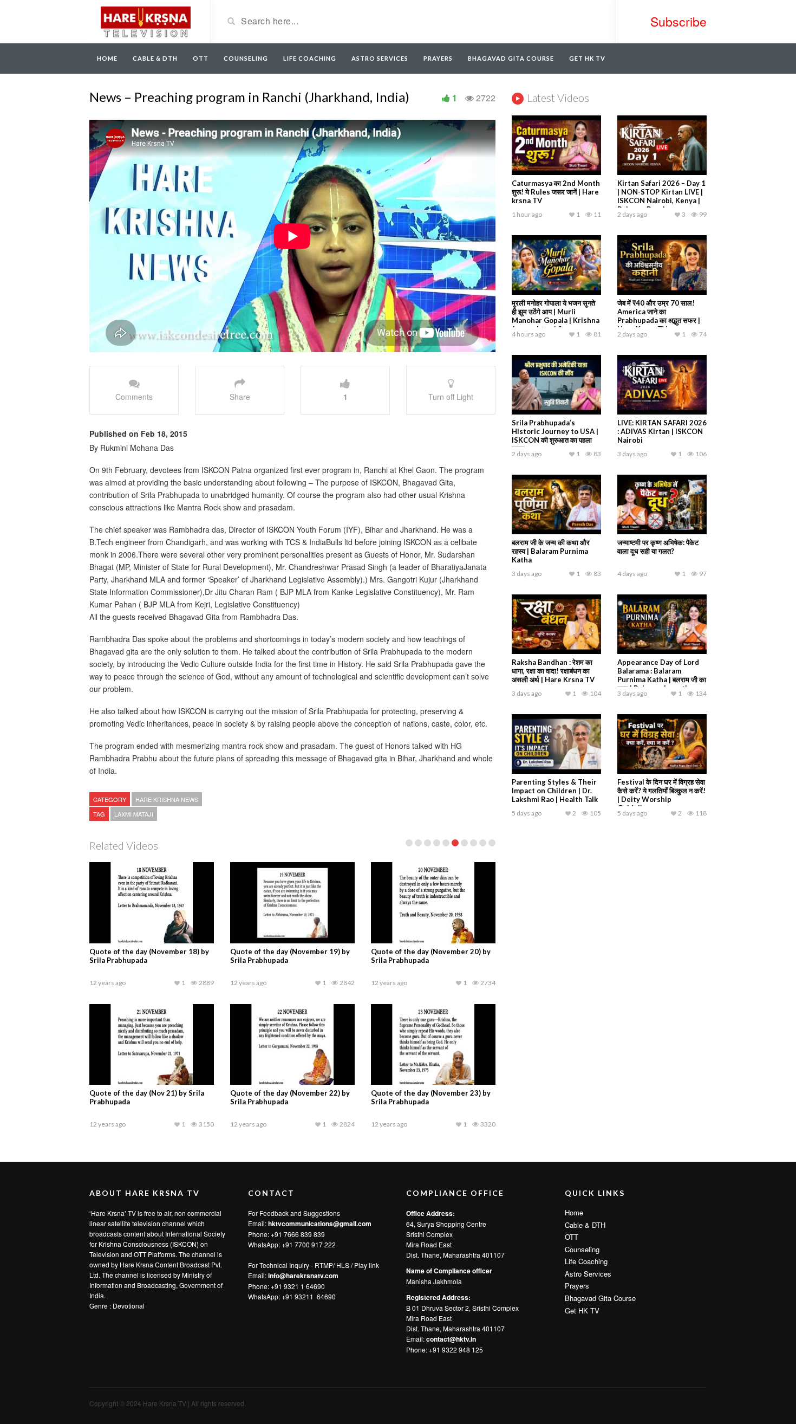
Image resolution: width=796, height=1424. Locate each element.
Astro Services (379, 58)
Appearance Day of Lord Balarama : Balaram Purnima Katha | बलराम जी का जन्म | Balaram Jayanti (661, 675)
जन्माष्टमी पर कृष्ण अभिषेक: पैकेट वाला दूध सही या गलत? (658, 546)
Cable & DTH (155, 58)
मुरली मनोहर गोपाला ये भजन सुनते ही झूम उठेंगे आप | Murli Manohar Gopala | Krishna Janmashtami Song (555, 316)
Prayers (438, 58)
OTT (200, 58)
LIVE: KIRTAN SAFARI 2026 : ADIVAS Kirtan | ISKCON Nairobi (662, 431)
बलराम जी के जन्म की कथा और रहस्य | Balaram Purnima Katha (551, 551)
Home (107, 58)
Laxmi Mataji (133, 814)
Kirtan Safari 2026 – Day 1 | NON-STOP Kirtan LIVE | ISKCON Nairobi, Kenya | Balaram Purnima (661, 196)
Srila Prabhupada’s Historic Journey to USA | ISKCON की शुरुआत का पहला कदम (555, 435)
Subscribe (678, 21)
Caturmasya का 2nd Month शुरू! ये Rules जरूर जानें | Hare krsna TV (556, 192)
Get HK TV (587, 58)
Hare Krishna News (166, 799)
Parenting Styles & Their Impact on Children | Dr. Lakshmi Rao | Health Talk (555, 791)
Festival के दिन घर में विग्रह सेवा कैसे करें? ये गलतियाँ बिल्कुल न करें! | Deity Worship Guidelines (661, 795)
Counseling (246, 58)
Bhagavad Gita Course (511, 58)
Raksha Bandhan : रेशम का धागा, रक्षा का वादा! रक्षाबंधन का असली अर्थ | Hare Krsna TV (553, 671)
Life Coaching (309, 58)
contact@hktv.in (451, 1339)
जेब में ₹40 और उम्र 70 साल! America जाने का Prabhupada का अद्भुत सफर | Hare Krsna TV (658, 316)
